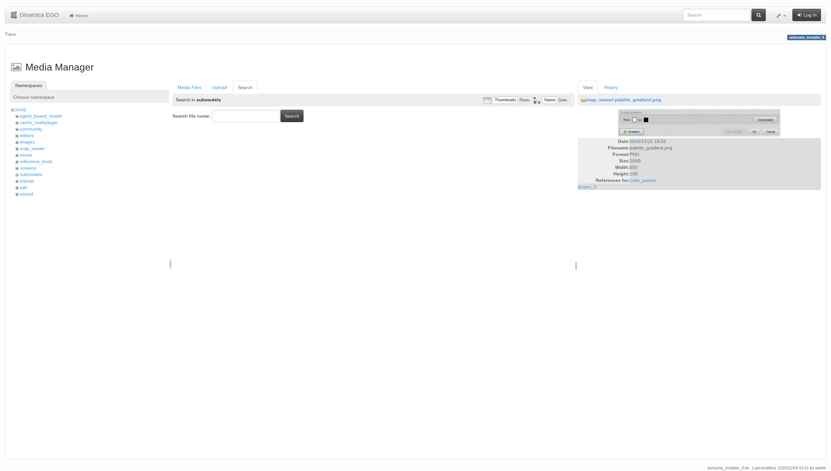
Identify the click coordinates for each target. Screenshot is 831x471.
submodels (31, 174)
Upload (219, 87)
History (611, 87)
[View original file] (699, 122)
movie (26, 155)
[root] (20, 109)
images (27, 142)
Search (245, 87)
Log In (809, 15)
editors (27, 135)
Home (81, 15)
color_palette (643, 180)
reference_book (36, 161)
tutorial (27, 181)
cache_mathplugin (38, 122)
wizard (26, 194)
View (588, 87)
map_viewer (32, 148)
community (31, 129)
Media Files (189, 87)
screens (28, 168)
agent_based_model (41, 116)
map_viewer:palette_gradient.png (624, 99)
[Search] (758, 15)
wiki (23, 187)
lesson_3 (587, 186)
